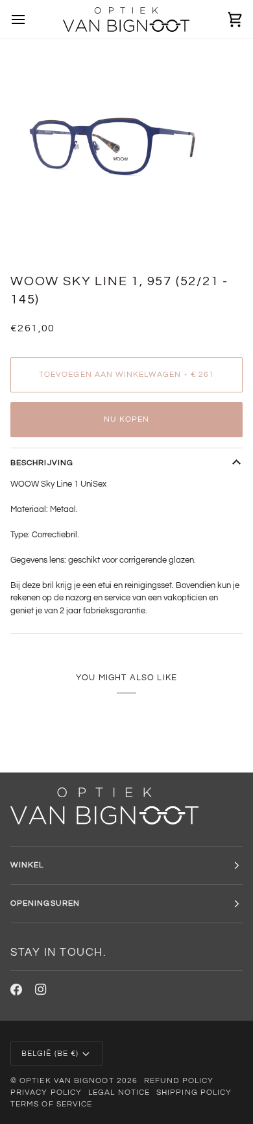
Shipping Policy (194, 1092)
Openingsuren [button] (45, 903)
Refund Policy (178, 1081)
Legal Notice (119, 1092)
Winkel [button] (26, 865)
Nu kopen (127, 419)
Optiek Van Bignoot (66, 1081)
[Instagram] (41, 989)
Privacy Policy (46, 1092)
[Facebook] (16, 989)
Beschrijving (41, 463)
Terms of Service (51, 1104)
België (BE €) (49, 1053)
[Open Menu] (29, 19)
